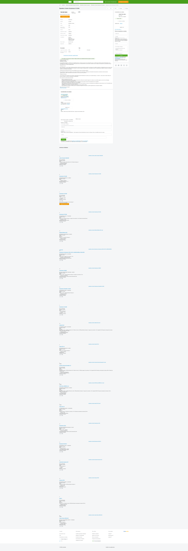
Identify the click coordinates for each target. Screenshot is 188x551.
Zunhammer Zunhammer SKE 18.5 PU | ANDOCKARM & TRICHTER (71, 252)
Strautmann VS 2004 (63, 193)
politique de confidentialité (119, 57)
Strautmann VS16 (62, 425)
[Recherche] (74, 1)
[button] (108, 8)
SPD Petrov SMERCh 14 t (64, 386)
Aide (60, 535)
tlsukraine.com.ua (63, 97)
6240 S (60, 498)
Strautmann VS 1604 (63, 176)
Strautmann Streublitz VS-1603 (65, 288)
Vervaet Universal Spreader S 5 (65, 365)
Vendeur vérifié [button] (65, 95)
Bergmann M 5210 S (63, 443)
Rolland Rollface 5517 (63, 232)
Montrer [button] (121, 23)
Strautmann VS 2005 (63, 306)
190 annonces (66, 96)
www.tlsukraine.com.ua (64, 108)
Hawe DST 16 (61, 346)
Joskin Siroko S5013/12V (64, 518)
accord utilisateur (117, 58)
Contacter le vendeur (65, 16)
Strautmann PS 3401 (63, 214)
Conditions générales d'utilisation (81, 533)
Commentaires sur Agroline (80, 538)
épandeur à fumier (71, 23)
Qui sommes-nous (62, 533)
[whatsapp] (61, 105)
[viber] (62, 105)
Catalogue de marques (79, 540)
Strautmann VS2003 (63, 270)
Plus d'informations (118, 29)
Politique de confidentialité (80, 535)
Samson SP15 (62, 480)
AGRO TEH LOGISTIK (64, 94)
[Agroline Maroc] (63, 1)
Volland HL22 (61, 325)
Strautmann (70, 19)
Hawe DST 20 (61, 406)
